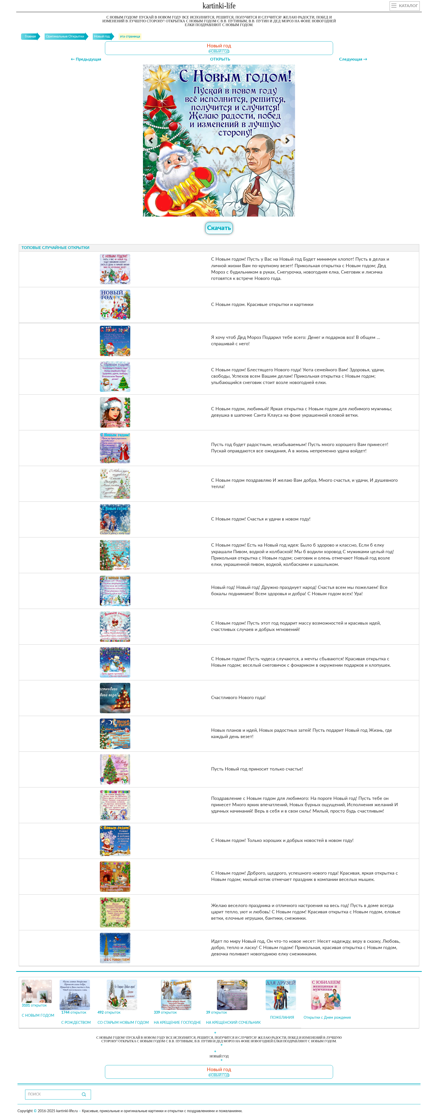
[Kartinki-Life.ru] (219, 6)
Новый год (219, 51)
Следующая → (353, 59)
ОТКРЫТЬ (220, 59)
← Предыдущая (86, 59)
